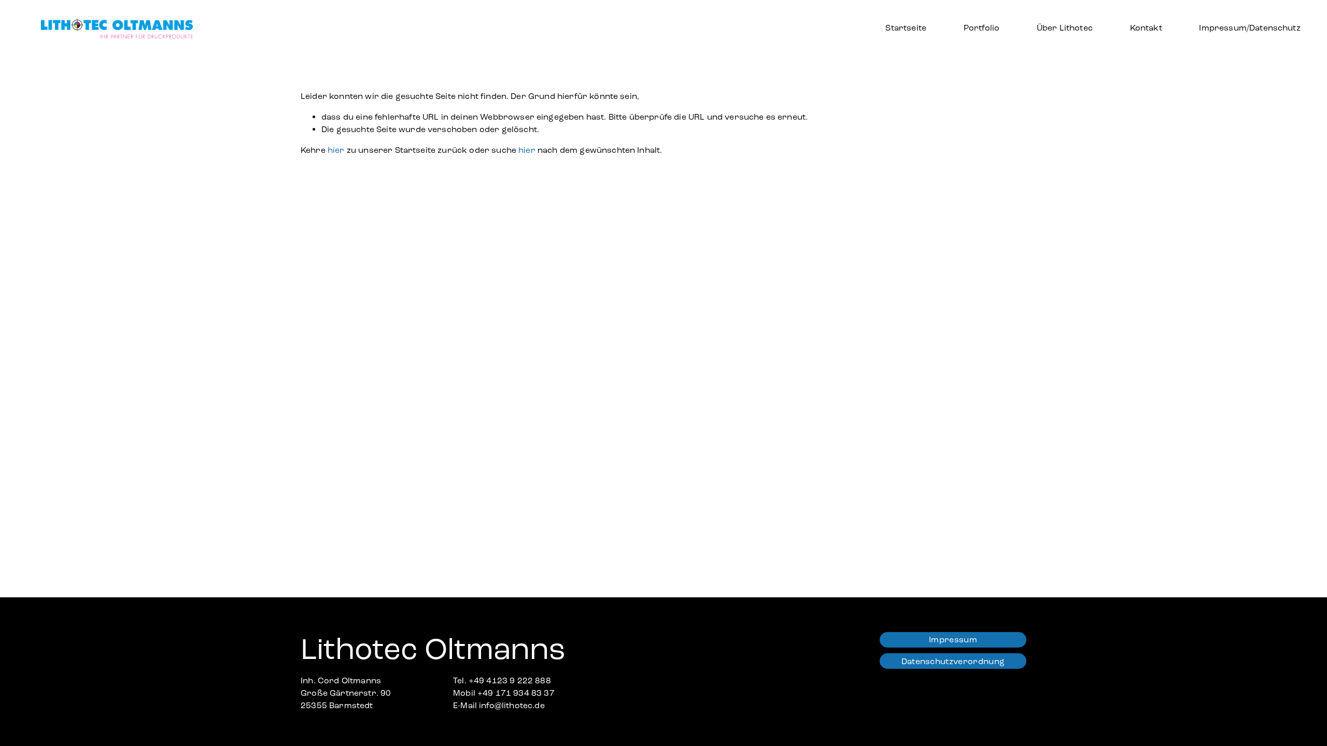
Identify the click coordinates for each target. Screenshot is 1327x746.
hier (336, 150)
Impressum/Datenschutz (1249, 28)
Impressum (953, 639)
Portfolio (981, 28)
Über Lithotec (1065, 28)
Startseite (905, 28)
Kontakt (1146, 28)
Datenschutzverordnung (953, 661)
